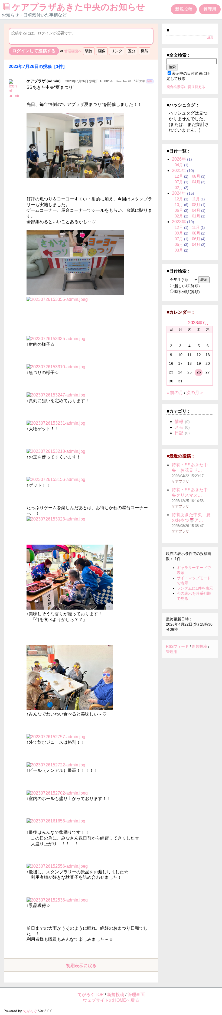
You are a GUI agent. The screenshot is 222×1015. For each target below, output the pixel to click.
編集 (149, 81)
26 (199, 372)
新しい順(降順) (187, 286)
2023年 (179, 221)
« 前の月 (174, 392)
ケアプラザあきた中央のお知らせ (80, 7)
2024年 (179, 193)
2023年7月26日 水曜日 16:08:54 (89, 81)
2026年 (179, 159)
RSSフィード (177, 646)
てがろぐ (30, 1011)
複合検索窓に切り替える (185, 87)
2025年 (179, 170)
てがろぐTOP (90, 994)
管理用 (209, 9)
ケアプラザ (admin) (44, 81)
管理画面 (136, 994)
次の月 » (194, 392)
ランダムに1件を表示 (195, 588)
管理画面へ (73, 51)
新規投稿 (183, 9)
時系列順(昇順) (187, 291)
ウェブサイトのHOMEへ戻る (111, 1000)
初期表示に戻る (81, 965)
